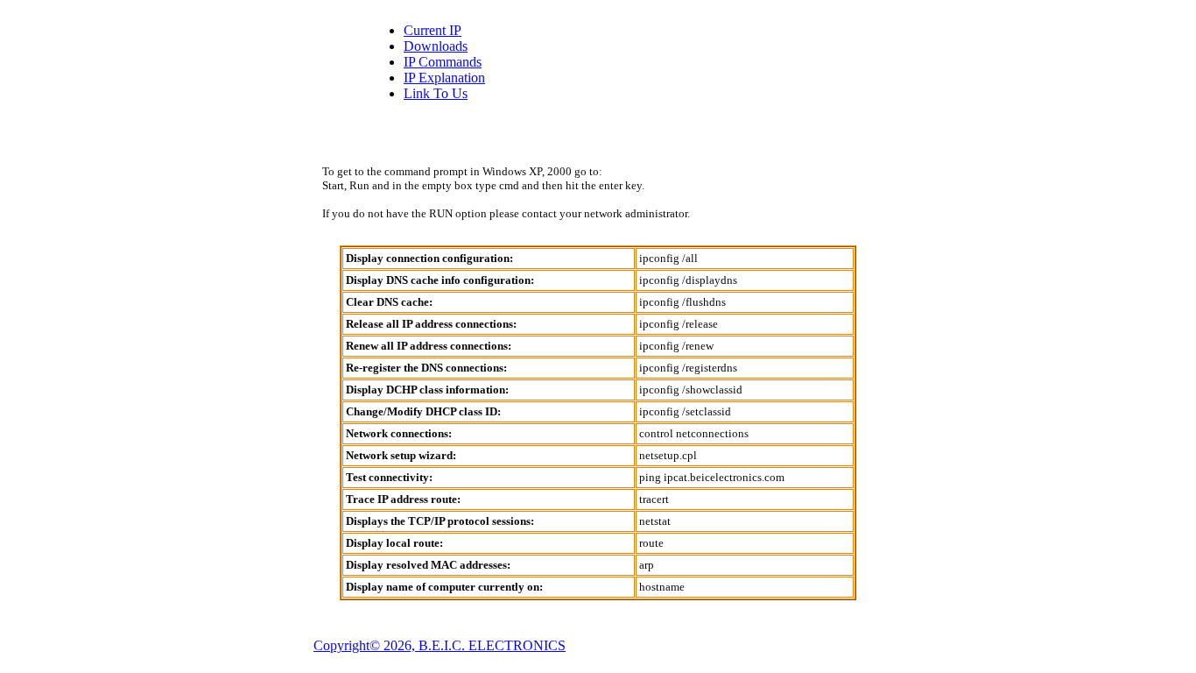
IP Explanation (444, 77)
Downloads (436, 46)
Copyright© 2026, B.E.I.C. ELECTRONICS (439, 645)
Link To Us (436, 93)
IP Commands (443, 61)
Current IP (432, 30)
